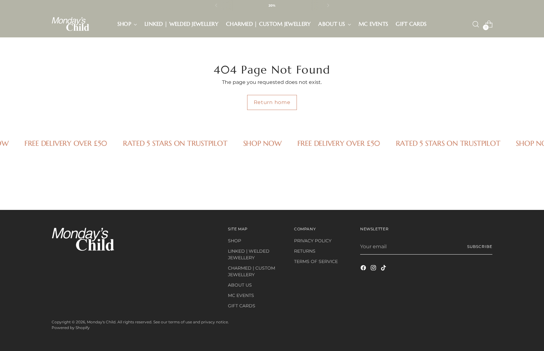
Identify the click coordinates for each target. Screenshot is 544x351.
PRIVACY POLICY (313, 241)
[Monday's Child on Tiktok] (384, 269)
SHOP (234, 241)
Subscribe (479, 246)
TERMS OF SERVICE (316, 261)
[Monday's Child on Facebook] (364, 269)
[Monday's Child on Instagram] (374, 269)
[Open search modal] (475, 24)
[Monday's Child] (70, 24)
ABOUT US (240, 285)
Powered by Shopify (71, 327)
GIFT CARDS (241, 306)
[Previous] (216, 5)
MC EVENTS (241, 295)
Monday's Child (101, 322)
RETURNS (304, 251)
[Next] (328, 5)
